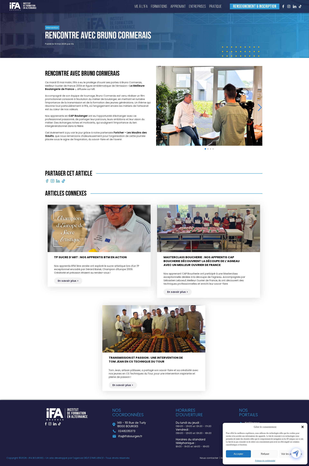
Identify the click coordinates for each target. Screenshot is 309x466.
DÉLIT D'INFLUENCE (94, 458)
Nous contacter (209, 458)
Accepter (238, 453)
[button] (302, 426)
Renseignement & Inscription (254, 6)
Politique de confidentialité (265, 461)
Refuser (265, 453)
